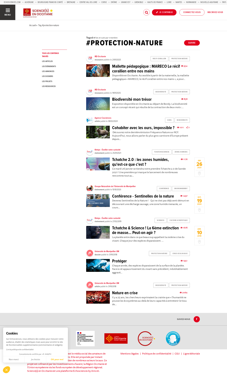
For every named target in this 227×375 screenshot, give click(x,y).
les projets (47, 81)
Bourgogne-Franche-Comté (50, 2)
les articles (47, 61)
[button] (6, 369)
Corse (104, 2)
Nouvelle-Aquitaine (209, 2)
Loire (169, 2)
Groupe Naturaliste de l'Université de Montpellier (115, 186)
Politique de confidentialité (156, 354)
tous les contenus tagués (50, 55)
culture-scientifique (178, 220)
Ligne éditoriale (191, 354)
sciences (160, 220)
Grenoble (139, 2)
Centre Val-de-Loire (88, 2)
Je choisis (35, 359)
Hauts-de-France (155, 2)
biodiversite (161, 92)
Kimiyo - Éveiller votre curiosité (107, 149)
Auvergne (29, 2)
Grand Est (125, 2)
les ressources (49, 86)
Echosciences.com (12, 2)
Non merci (14, 359)
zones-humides (181, 152)
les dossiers (47, 76)
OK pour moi (57, 359)
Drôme (114, 2)
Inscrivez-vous (215, 12)
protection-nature (179, 59)
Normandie (191, 2)
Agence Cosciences (103, 118)
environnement (180, 189)
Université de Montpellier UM (107, 251)
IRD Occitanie (100, 56)
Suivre (191, 42)
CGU (177, 354)
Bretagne (71, 2)
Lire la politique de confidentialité (20, 349)
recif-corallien (159, 59)
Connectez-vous (192, 12)
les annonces (48, 71)
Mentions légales (129, 354)
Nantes (179, 2)
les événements (49, 66)
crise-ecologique (179, 254)
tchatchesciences (161, 152)
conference (164, 189)
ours (169, 120)
